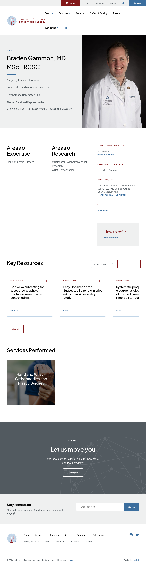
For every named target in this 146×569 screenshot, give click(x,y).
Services (63, 13)
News (72, 3)
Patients (80, 13)
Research (118, 13)
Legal (71, 560)
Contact (113, 3)
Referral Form (111, 237)
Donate (137, 3)
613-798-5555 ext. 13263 (113, 195)
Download (102, 210)
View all (15, 329)
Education (50, 27)
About (87, 3)
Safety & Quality (99, 13)
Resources (100, 3)
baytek (136, 560)
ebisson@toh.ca (105, 154)
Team (48, 13)
